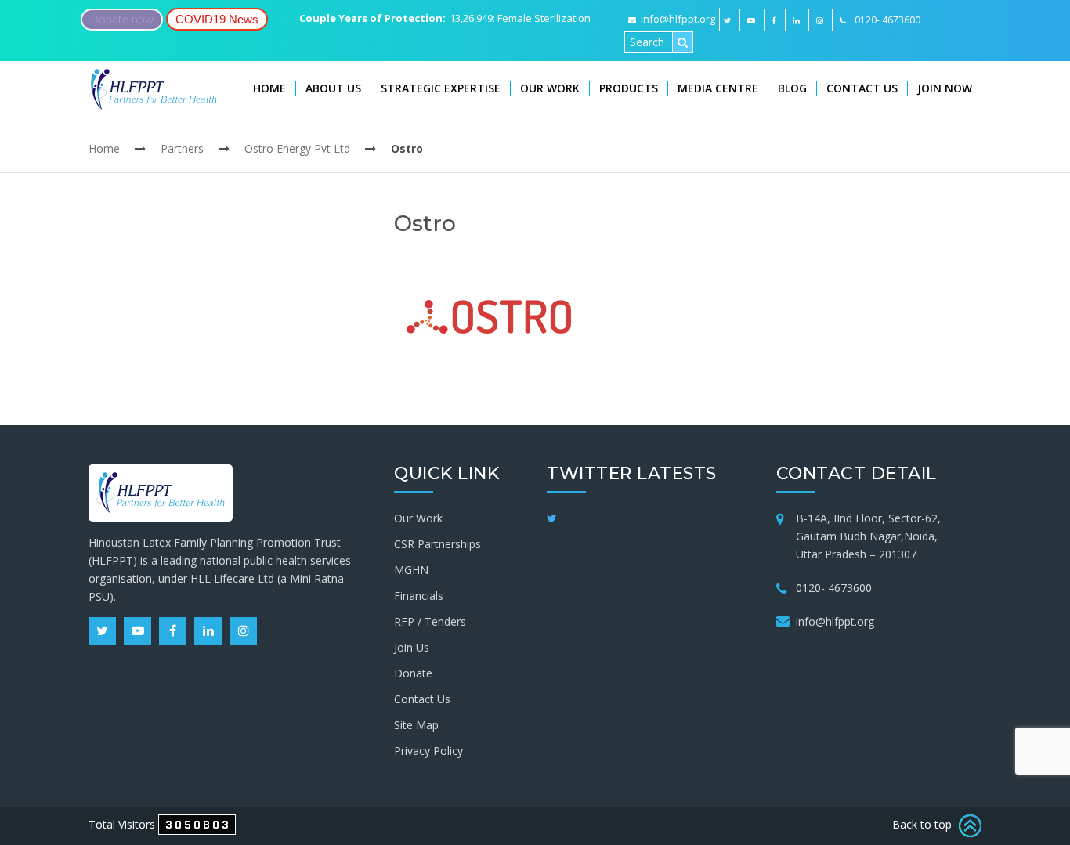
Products (628, 88)
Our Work (550, 88)
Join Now (944, 88)
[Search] (682, 42)
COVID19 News (216, 19)
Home (269, 88)
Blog (792, 88)
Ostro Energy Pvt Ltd (297, 148)
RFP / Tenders (430, 621)
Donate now (122, 19)
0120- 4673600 (834, 587)
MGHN (411, 569)
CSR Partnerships (437, 543)
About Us (333, 88)
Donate (413, 673)
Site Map (416, 724)
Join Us (411, 647)
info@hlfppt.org (678, 19)
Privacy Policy (428, 750)
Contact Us (862, 88)
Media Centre (718, 88)
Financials (418, 595)
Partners (182, 148)
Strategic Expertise (441, 88)
